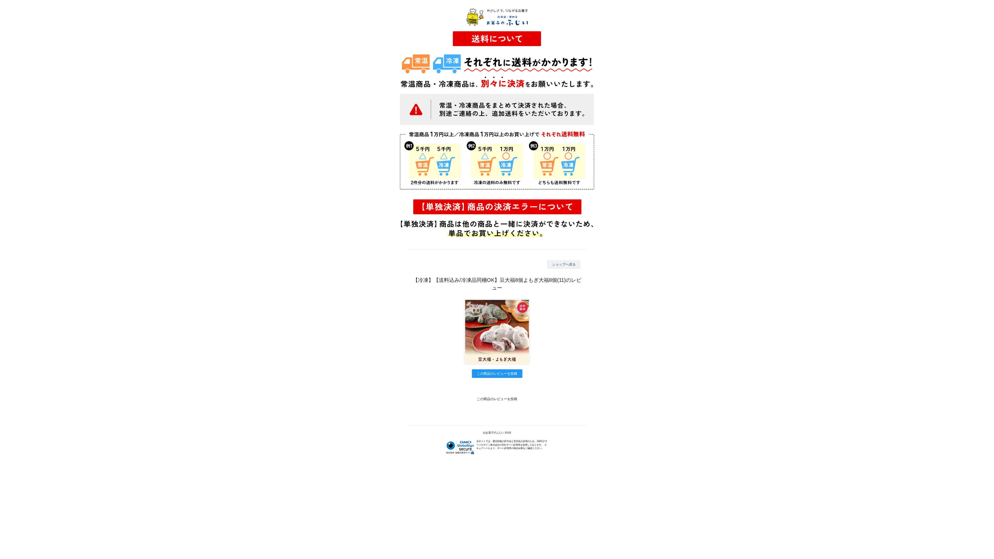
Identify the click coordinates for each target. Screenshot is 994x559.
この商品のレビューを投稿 (497, 374)
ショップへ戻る (564, 264)
